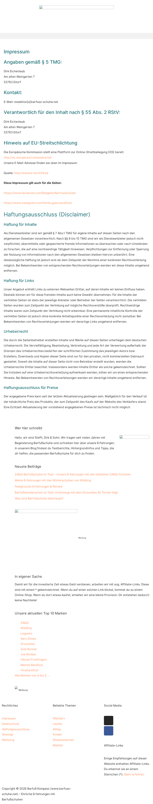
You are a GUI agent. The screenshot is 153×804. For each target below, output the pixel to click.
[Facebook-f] (108, 730)
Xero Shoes (28, 638)
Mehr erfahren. (134, 774)
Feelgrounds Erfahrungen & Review (39, 486)
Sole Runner (29, 649)
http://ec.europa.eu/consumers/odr (28, 157)
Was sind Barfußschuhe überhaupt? (39, 498)
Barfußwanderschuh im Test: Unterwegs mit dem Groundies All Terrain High (66, 492)
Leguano (26, 633)
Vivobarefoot (29, 670)
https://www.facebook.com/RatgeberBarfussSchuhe (40, 193)
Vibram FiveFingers (34, 659)
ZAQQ (25, 623)
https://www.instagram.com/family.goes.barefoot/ (38, 203)
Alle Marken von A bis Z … (32, 675)
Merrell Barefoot (32, 665)
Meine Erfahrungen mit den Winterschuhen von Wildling (53, 480)
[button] (76, 36)
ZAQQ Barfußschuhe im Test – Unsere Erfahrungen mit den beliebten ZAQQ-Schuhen (73, 474)
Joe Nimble (28, 654)
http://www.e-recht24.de (31, 173)
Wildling (26, 628)
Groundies (28, 644)
